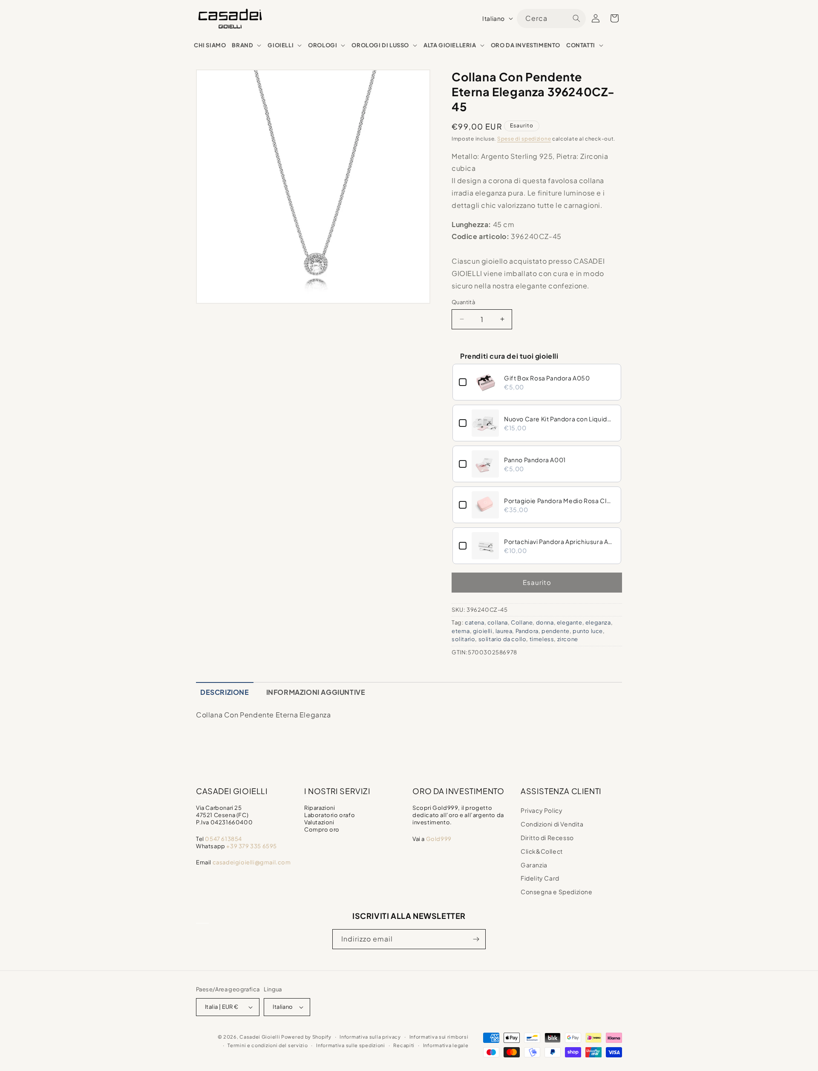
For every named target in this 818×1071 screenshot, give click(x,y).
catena (474, 622)
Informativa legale (446, 1045)
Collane (522, 622)
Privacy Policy (541, 810)
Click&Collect (542, 851)
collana (497, 622)
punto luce (588, 631)
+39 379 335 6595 (251, 846)
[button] (247, 45)
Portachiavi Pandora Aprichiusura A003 (559, 541)
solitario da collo (502, 639)
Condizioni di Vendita (552, 824)
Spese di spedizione (524, 138)
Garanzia (534, 865)
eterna (461, 631)
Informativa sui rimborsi (439, 1036)
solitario (463, 639)
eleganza (598, 622)
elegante (569, 622)
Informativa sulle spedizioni (350, 1045)
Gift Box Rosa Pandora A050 (547, 378)
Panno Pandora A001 (535, 460)
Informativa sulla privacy (370, 1036)
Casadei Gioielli (259, 1036)
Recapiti (404, 1045)
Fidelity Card (540, 878)
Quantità (463, 302)
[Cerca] (576, 18)
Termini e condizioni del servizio (268, 1045)
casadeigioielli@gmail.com (252, 862)
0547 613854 (223, 838)
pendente (555, 631)
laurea (504, 631)
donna (545, 622)
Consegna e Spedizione (557, 891)
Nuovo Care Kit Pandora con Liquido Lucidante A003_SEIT (559, 419)
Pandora (527, 631)
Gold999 (439, 838)
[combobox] (551, 18)
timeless (542, 639)
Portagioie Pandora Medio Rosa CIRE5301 (559, 500)
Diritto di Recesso (547, 837)
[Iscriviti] (476, 939)
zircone (567, 639)
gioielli (483, 631)
